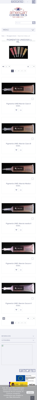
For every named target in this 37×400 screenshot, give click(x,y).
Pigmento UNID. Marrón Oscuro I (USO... (18, 265)
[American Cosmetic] (18, 13)
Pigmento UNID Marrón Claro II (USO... (18, 105)
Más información (14, 397)
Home (3, 35)
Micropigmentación (11, 35)
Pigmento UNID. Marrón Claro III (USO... (18, 145)
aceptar (30, 392)
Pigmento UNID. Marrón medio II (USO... (18, 225)
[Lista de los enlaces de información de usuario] (33, 2)
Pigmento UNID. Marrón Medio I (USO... (18, 185)
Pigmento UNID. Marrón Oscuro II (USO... (19, 304)
